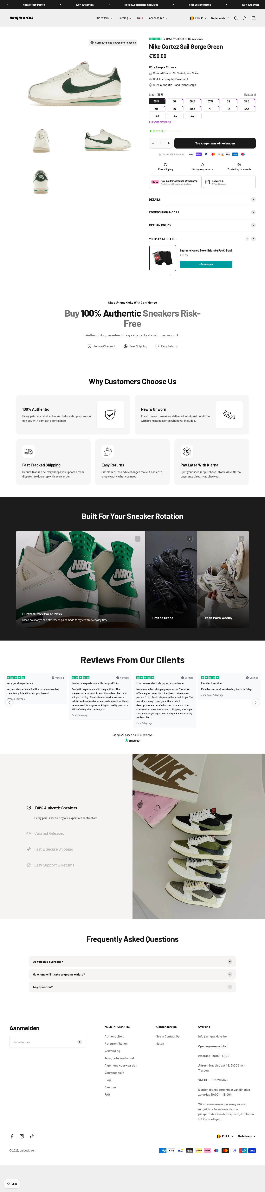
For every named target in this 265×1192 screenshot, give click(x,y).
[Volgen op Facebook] (12, 1136)
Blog (108, 1080)
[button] (9, 702)
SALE (140, 18)
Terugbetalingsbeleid (119, 1058)
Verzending (112, 1051)
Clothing (123, 18)
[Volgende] (253, 238)
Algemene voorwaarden (121, 1065)
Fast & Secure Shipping (53, 849)
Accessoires (156, 18)
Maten (160, 1043)
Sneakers (103, 18)
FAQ (107, 1094)
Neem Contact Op (168, 1036)
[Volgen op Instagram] (21, 1136)
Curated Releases (49, 833)
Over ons (111, 1087)
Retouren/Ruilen (116, 1043)
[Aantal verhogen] (169, 143)
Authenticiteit (114, 1036)
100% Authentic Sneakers (55, 807)
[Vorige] (247, 238)
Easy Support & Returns (54, 864)
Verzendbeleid (114, 1072)
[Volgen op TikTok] (31, 1136)
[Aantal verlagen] (153, 143)
